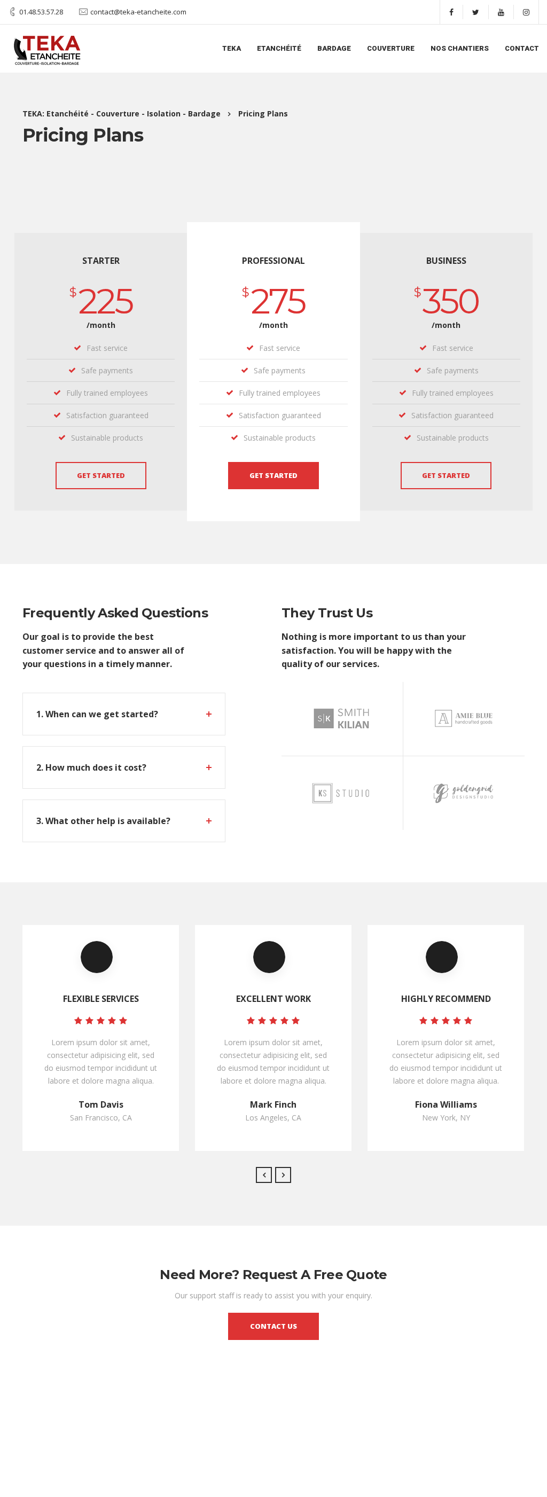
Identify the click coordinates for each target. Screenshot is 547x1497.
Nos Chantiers (460, 48)
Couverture (391, 48)
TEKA (231, 48)
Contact (522, 48)
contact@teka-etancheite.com (138, 12)
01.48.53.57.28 (41, 12)
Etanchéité (279, 48)
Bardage (334, 48)
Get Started (101, 475)
